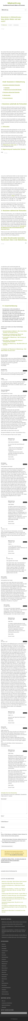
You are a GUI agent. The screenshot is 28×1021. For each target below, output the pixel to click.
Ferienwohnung (5, 950)
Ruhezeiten (7, 87)
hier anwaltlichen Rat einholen (16, 854)
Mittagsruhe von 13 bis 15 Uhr (9, 144)
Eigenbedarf (4, 948)
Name (2, 816)
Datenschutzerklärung (6, 1005)
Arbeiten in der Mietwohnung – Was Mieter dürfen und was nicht (15, 344)
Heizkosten (4, 955)
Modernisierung (5, 974)
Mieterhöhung (4, 963)
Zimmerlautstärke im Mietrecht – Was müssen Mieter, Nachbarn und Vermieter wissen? (15, 331)
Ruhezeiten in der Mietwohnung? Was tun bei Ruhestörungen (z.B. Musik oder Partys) (13, 227)
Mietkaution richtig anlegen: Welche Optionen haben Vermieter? (14, 881)
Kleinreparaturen (5, 957)
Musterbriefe (4, 976)
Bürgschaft (4, 946)
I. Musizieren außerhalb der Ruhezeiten (11, 85)
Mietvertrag (4, 972)
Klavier (13, 195)
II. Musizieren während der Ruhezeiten (11, 92)
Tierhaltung (4, 989)
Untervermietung (5, 991)
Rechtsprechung (5, 983)
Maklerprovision (5, 961)
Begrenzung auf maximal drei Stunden (12, 89)
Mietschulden (4, 970)
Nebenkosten (4, 978)
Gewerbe (3, 952)
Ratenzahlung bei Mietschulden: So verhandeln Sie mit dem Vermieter (13, 911)
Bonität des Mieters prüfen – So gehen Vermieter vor (13, 859)
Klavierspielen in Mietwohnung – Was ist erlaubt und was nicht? (14, 338)
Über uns (3, 1000)
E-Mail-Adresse (5, 821)
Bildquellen (4, 1007)
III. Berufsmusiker (6, 95)
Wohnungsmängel (5, 994)
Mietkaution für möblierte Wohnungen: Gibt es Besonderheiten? (14, 895)
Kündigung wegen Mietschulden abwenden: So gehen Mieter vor (14, 893)
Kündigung (4, 959)
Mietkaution (4, 965)
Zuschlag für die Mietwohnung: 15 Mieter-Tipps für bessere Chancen (13, 886)
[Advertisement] (12, 39)
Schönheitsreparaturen (6, 987)
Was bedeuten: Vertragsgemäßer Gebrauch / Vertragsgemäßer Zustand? (13, 341)
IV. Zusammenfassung (7, 98)
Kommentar (4, 799)
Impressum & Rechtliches (7, 1003)
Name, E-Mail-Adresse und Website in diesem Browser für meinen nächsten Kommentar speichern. (14, 834)
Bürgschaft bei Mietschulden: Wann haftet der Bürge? (12, 883)
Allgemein (4, 944)
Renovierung (4, 985)
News (3, 981)
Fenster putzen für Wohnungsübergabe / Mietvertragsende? (10, 861)
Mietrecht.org (14, 3)
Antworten (25, 356)
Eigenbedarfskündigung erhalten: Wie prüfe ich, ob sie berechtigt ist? (12, 903)
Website (3, 827)
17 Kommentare (16, 24)
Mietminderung (4, 968)
